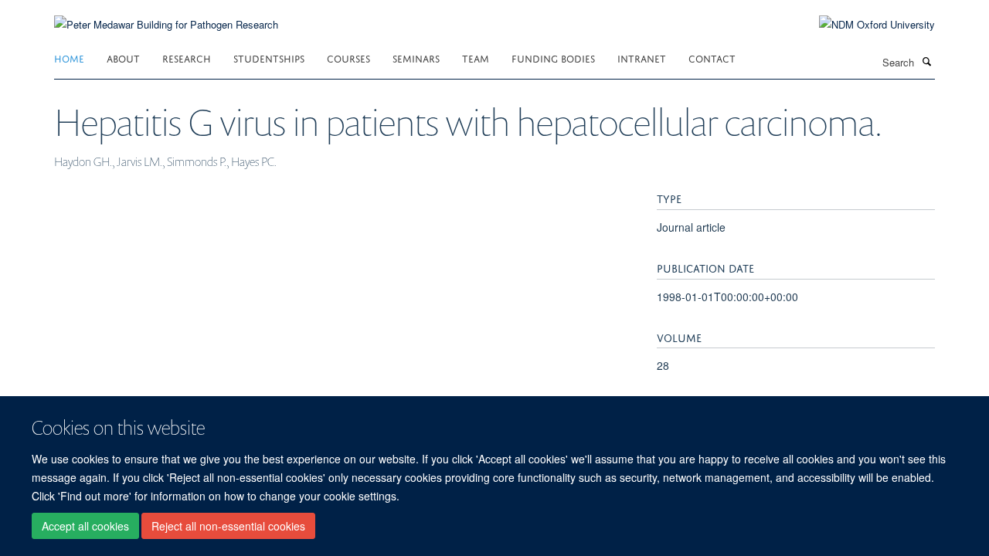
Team (475, 57)
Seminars (416, 57)
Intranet (641, 57)
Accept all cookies (85, 526)
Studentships (268, 57)
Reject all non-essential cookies (228, 526)
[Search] (926, 61)
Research (186, 57)
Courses (348, 57)
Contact (712, 57)
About (123, 57)
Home (69, 57)
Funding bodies (553, 57)
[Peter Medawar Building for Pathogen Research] (166, 15)
